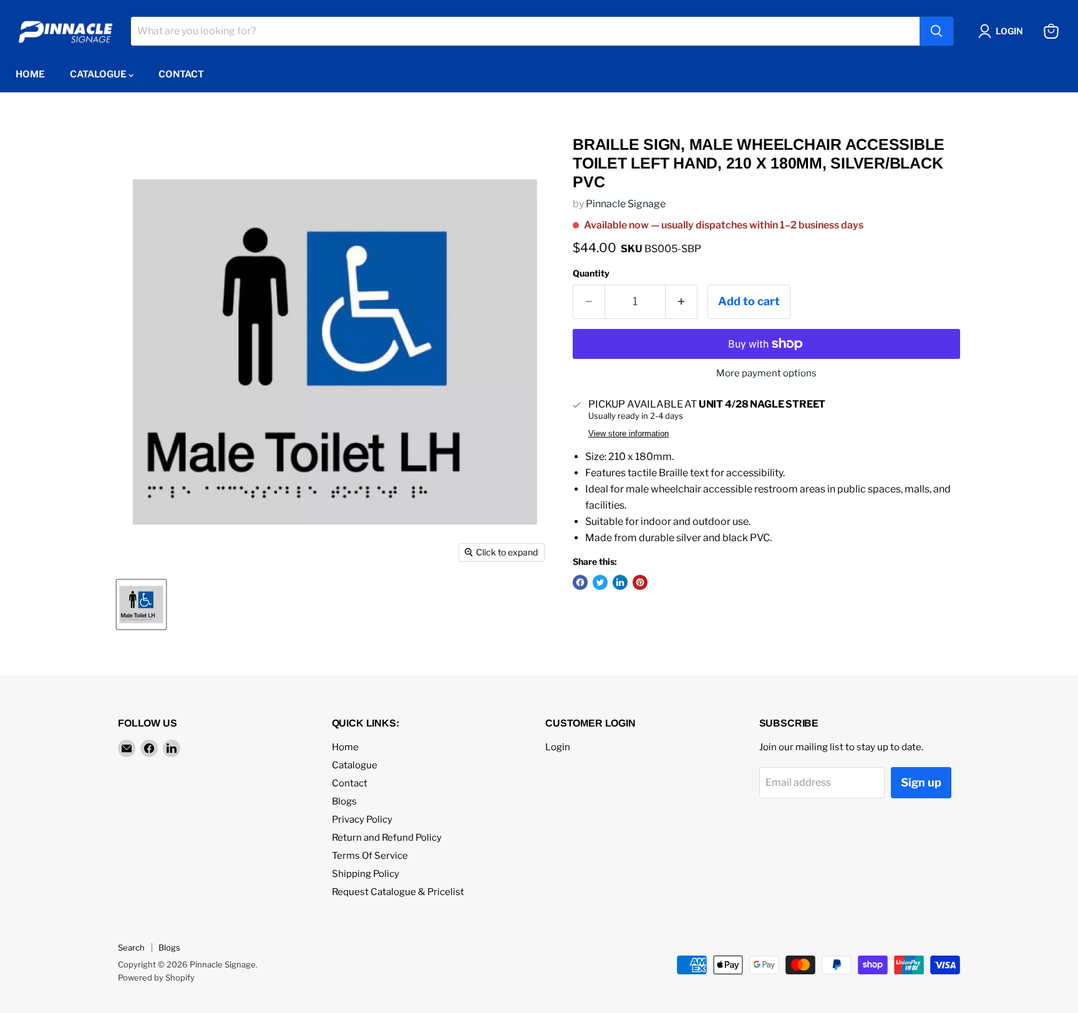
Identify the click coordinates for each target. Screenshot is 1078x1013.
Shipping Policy (365, 873)
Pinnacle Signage (626, 204)
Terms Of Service (370, 855)
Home (30, 74)
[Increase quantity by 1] (681, 302)
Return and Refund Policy (387, 837)
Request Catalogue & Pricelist (398, 892)
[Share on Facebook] (580, 582)
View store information (628, 433)
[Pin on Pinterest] (640, 582)
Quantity (591, 273)
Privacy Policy (362, 819)
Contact (181, 74)
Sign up (921, 782)
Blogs (344, 801)
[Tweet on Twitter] (600, 582)
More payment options (766, 373)
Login (557, 747)
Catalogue (99, 74)
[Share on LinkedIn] (620, 582)
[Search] (936, 31)
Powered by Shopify (156, 977)
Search (131, 947)
